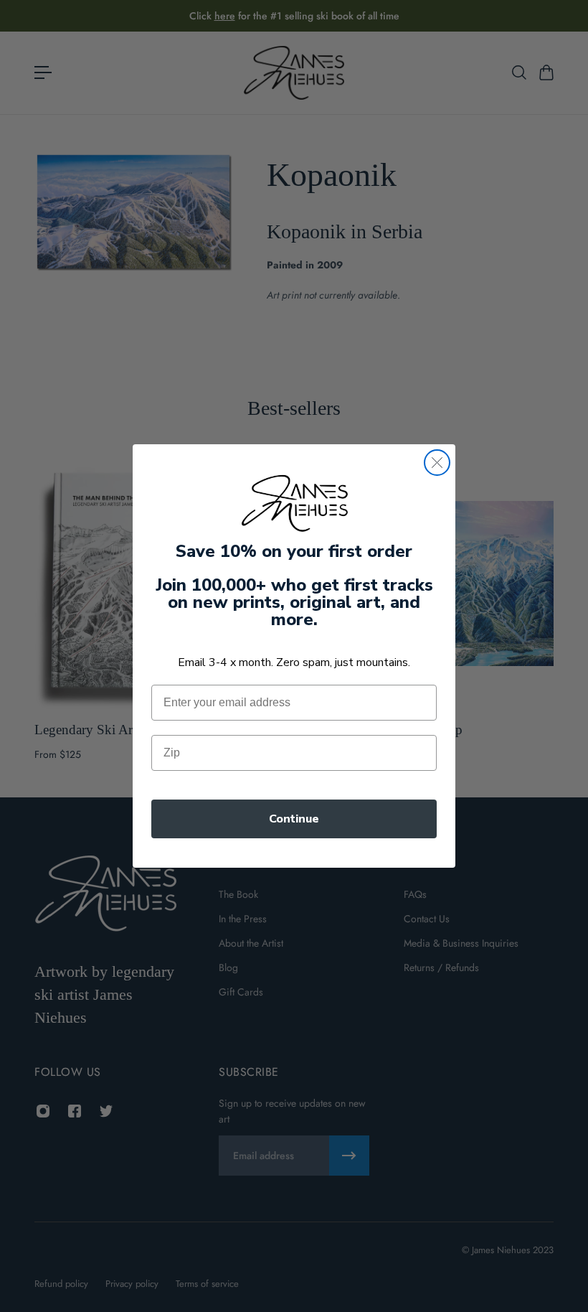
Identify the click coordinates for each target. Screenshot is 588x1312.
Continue (294, 819)
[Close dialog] (437, 462)
